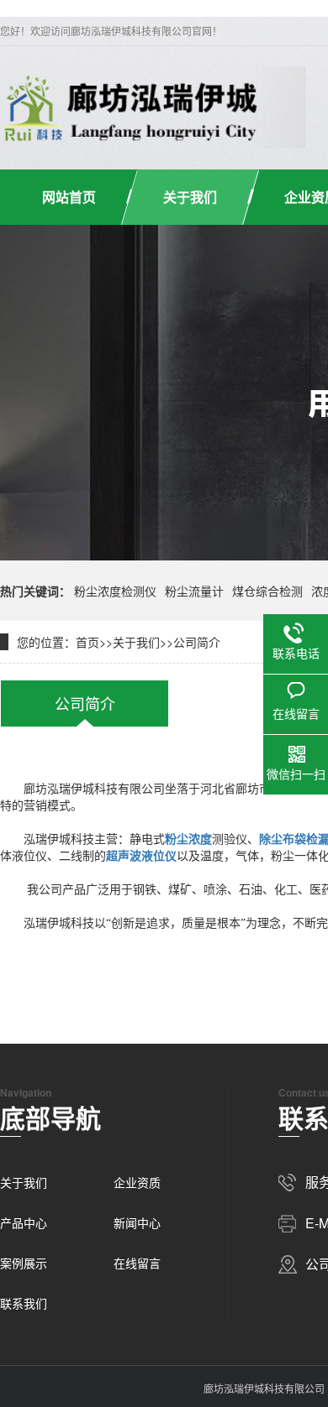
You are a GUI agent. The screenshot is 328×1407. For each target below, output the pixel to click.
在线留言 (137, 1262)
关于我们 (190, 196)
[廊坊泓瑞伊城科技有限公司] (131, 107)
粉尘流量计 (194, 590)
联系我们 (23, 1303)
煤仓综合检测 (267, 590)
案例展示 (23, 1262)
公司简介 (196, 641)
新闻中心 (137, 1222)
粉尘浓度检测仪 (115, 590)
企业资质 (137, 1182)
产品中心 (23, 1222)
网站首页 (69, 196)
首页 (87, 641)
